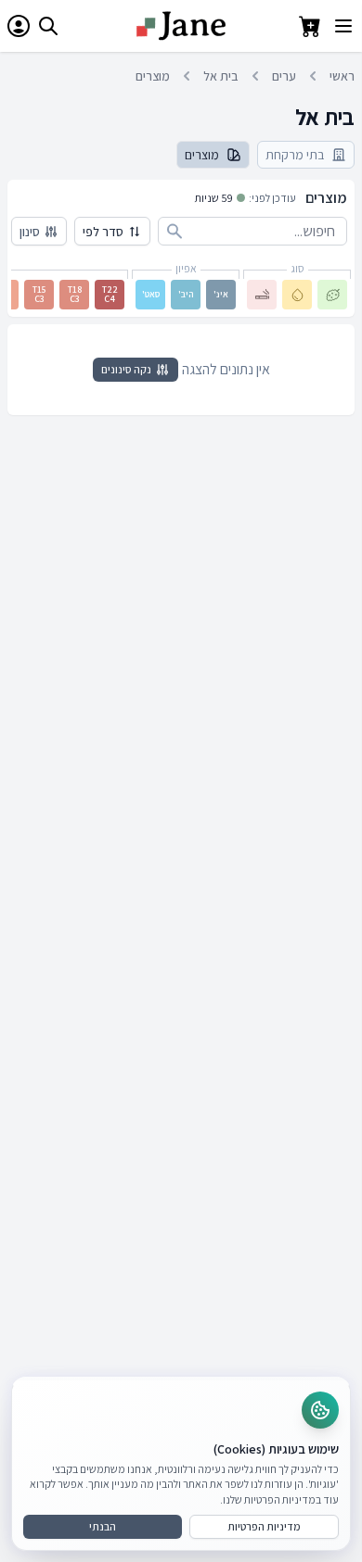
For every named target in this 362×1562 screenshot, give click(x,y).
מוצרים (153, 76)
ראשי (342, 76)
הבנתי (102, 1526)
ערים (284, 76)
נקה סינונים (126, 369)
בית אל (221, 76)
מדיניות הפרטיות (264, 1526)
